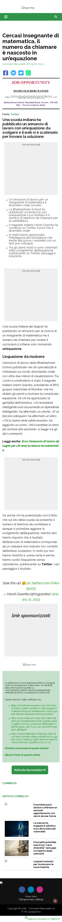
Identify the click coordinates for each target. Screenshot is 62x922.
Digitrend (49, 918)
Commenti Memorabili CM (16, 64)
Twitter (14, 114)
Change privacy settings (31, 899)
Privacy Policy (31, 896)
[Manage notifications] (55, 901)
